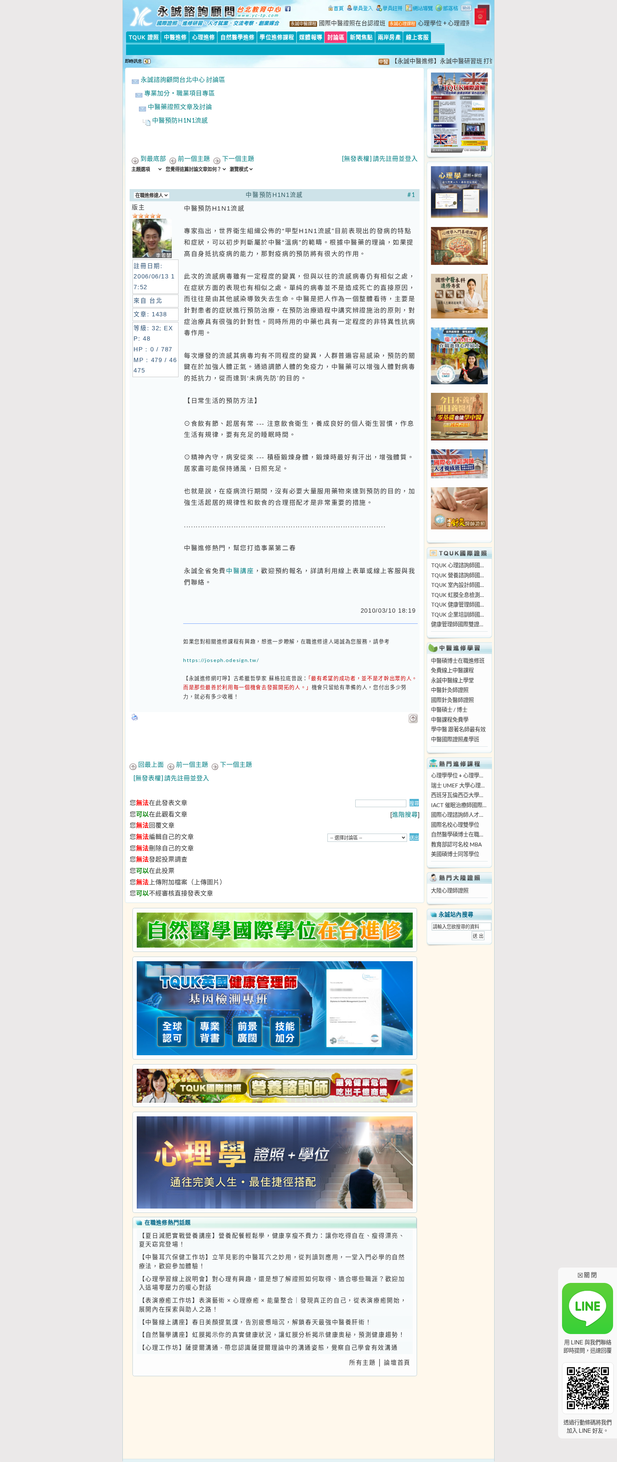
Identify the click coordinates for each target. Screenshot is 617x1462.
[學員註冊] (389, 9)
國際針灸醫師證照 (452, 700)
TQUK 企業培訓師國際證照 (459, 614)
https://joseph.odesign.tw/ (221, 660)
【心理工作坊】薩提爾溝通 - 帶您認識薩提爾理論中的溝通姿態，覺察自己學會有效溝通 (268, 1347)
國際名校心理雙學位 (455, 824)
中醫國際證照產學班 (455, 739)
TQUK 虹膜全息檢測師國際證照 (459, 595)
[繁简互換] (466, 9)
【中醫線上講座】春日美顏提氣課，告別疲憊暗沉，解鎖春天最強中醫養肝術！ (255, 1322)
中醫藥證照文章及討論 (180, 106)
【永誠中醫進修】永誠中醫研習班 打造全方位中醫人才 (437, 61)
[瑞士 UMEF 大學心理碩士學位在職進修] (459, 382)
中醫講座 (240, 570)
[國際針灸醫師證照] (459, 527)
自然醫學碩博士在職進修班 (459, 834)
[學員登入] (360, 9)
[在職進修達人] (447, 9)
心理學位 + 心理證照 (445, 23)
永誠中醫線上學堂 (452, 680)
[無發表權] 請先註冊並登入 (380, 158)
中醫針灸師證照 (449, 690)
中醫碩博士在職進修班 (458, 660)
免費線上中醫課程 (452, 670)
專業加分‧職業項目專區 (179, 93)
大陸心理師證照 (449, 890)
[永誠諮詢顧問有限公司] (335, 9)
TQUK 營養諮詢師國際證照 (459, 575)
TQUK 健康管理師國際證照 (459, 604)
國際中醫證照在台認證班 (352, 23)
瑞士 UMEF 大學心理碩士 (459, 785)
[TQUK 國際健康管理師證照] (274, 1008)
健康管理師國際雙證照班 (459, 624)
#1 (411, 194)
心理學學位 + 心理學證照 (459, 775)
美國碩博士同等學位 (455, 854)
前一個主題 (194, 158)
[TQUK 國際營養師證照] (274, 1086)
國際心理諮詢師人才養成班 (459, 814)
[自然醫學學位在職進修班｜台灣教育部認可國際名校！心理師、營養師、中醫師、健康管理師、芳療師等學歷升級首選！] (274, 930)
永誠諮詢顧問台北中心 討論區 (183, 79)
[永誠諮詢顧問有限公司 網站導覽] (419, 9)
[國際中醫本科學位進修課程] (459, 316)
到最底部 (153, 158)
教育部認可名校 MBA (456, 844)
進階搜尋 (405, 814)
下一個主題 (238, 158)
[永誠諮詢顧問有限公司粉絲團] (289, 12)
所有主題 (362, 1362)
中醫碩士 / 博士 (449, 709)
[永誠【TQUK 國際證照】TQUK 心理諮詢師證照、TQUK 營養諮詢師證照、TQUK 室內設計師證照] (459, 150)
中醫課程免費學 (449, 719)
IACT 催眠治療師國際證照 (459, 805)
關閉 (587, 1274)
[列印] (135, 714)
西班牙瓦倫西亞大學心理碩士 (459, 795)
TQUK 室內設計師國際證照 (459, 585)
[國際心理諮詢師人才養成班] (459, 476)
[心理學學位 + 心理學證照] (459, 215)
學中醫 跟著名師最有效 (458, 729)
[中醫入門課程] (459, 438)
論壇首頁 (397, 1362)
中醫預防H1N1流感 (180, 120)
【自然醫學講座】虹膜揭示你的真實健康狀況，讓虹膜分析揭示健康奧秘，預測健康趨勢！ (272, 1334)
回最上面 (151, 764)
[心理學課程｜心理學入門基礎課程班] (459, 262)
